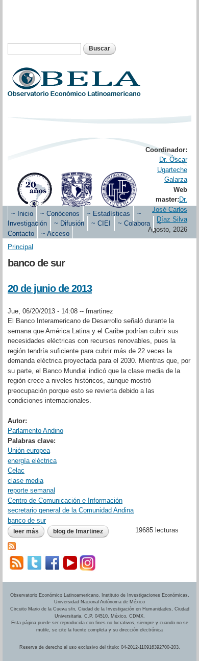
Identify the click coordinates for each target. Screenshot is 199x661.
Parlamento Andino (35, 430)
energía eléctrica (32, 460)
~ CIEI (101, 223)
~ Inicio (22, 213)
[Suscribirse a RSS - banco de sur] (12, 545)
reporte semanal (31, 490)
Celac (16, 470)
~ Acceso (55, 233)
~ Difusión (69, 223)
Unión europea (29, 450)
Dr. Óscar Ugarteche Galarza (172, 169)
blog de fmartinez (78, 531)
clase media (25, 480)
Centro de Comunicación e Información (65, 500)
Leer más (28, 531)
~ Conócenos (60, 213)
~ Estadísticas (108, 213)
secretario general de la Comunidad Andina (71, 510)
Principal (20, 247)
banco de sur (27, 520)
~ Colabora (134, 223)
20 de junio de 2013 (50, 288)
